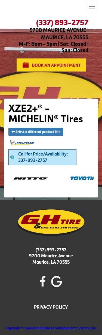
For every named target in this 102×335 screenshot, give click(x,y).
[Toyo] (83, 177)
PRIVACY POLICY (51, 306)
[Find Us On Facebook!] (42, 281)
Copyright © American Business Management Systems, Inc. (51, 328)
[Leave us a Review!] (56, 281)
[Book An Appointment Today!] (51, 64)
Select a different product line (37, 132)
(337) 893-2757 (51, 249)
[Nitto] (26, 177)
